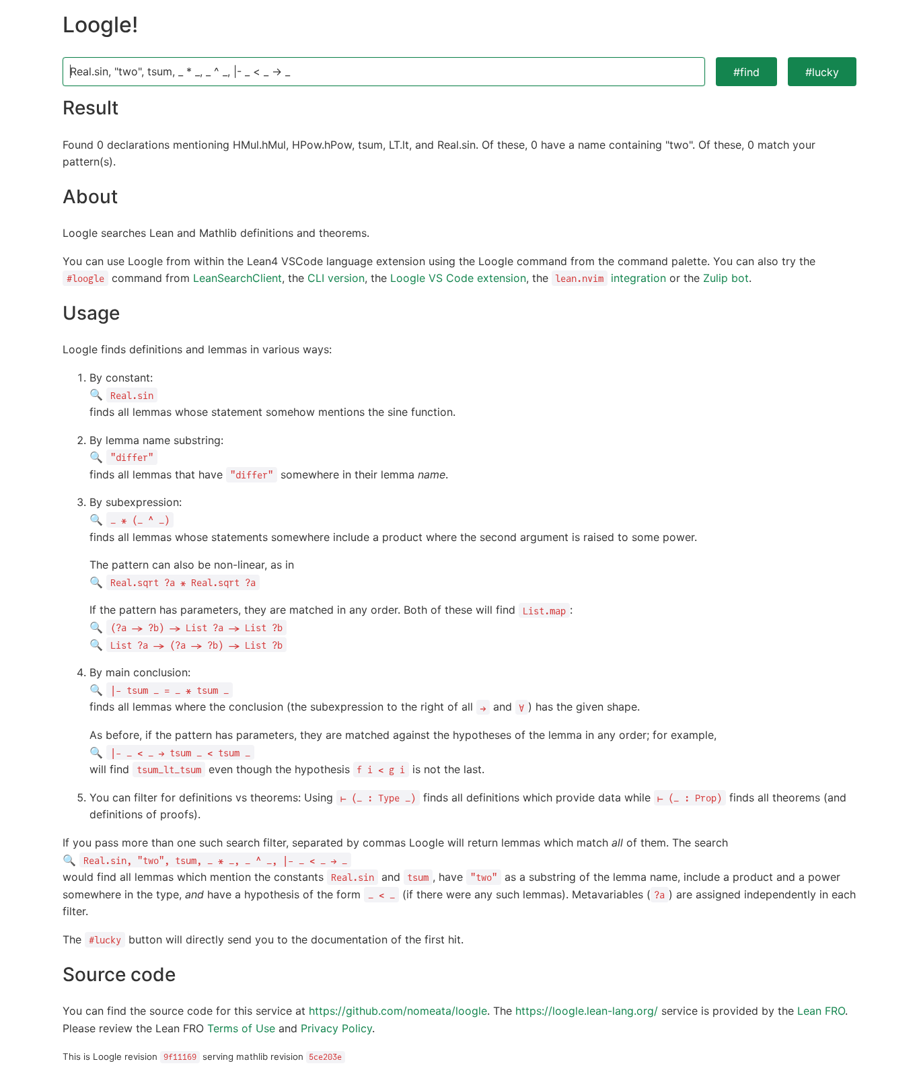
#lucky (822, 72)
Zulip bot (726, 278)
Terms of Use (241, 1028)
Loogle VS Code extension (458, 278)
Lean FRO (821, 1010)
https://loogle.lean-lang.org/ (586, 1010)
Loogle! (100, 24)
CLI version (336, 278)
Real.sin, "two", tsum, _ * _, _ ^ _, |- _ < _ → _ (180, 71)
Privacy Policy (336, 1028)
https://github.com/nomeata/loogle (398, 1010)
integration (610, 278)
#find (746, 72)
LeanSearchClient (237, 278)
